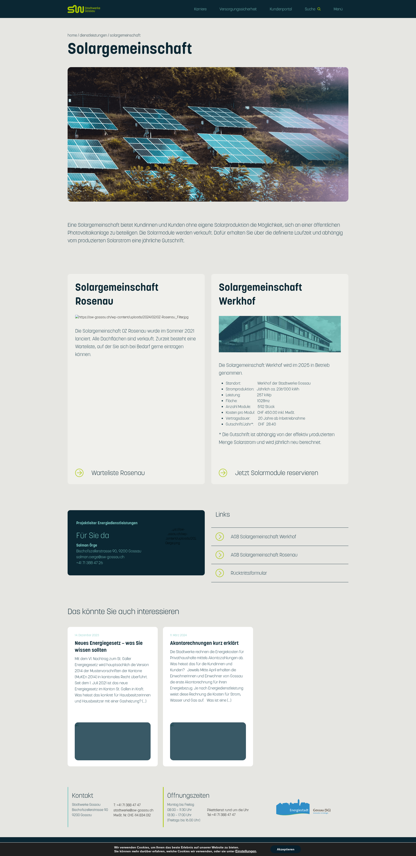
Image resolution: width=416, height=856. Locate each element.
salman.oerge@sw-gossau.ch (100, 556)
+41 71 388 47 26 (89, 562)
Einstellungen (245, 851)
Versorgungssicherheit (238, 8)
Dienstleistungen (93, 35)
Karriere (200, 8)
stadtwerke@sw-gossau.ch (133, 810)
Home (72, 35)
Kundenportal (281, 8)
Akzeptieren (285, 849)
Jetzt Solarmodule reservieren (276, 473)
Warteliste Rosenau (118, 473)
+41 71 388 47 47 (129, 805)
